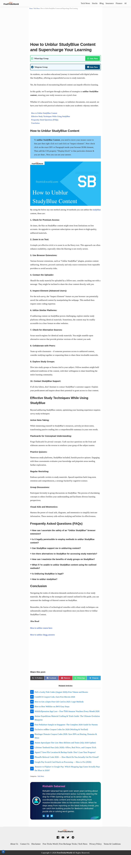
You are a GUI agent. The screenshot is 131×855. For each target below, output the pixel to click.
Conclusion (35, 123)
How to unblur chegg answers (42, 635)
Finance (119, 3)
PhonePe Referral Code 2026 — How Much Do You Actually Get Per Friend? (67, 757)
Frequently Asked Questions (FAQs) (44, 120)
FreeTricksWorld (64, 853)
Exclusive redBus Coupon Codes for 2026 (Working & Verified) (61, 729)
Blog (102, 3)
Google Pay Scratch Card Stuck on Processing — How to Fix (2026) (63, 762)
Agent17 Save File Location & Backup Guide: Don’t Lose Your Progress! (65, 752)
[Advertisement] (65, 24)
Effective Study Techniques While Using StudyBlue (50, 116)
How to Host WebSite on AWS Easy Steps (52, 706)
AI (125, 3)
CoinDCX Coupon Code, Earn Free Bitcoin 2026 (55, 697)
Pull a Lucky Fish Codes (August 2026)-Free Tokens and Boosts (61, 692)
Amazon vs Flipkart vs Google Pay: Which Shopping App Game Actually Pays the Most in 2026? (67, 768)
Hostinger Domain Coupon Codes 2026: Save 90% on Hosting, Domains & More (66, 736)
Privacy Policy (95, 844)
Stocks (95, 3)
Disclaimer (36, 844)
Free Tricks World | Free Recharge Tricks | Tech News (65, 844)
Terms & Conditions (112, 844)
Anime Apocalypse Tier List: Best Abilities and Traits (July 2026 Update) (65, 742)
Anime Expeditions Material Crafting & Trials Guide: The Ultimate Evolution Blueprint (67, 718)
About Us (14, 844)
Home (31, 8)
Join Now (94, 58)
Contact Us (24, 844)
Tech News (85, 3)
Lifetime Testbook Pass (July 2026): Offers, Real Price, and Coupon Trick (65, 747)
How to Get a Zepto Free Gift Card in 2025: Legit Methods (59, 702)
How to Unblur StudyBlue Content (44, 113)
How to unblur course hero (41, 628)
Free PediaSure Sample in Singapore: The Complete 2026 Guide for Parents (66, 724)
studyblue (97, 210)
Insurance (110, 3)
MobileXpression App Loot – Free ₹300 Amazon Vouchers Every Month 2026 (67, 711)
